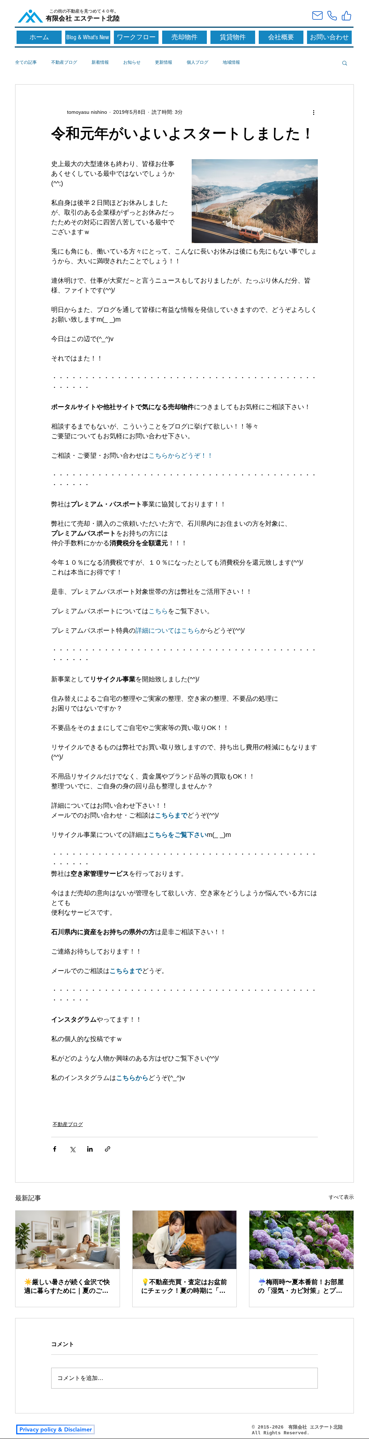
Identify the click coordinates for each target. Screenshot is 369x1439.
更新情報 (163, 62)
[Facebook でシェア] (54, 1149)
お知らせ (132, 62)
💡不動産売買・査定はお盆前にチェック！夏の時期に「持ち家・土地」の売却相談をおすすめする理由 (184, 1286)
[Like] (346, 15)
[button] (344, 63)
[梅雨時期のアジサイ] (301, 1240)
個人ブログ (197, 62)
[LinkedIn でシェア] (89, 1149)
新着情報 (100, 62)
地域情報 (231, 62)
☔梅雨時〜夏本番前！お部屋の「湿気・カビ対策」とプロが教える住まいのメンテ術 (301, 1286)
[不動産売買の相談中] (185, 1240)
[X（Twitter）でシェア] (72, 1149)
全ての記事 (26, 62)
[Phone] (332, 15)
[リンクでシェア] (107, 1149)
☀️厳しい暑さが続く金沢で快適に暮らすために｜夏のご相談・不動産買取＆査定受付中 (67, 1286)
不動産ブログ (64, 62)
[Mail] (317, 15)
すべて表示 (341, 1197)
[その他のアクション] (313, 112)
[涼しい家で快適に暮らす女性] (67, 1240)
